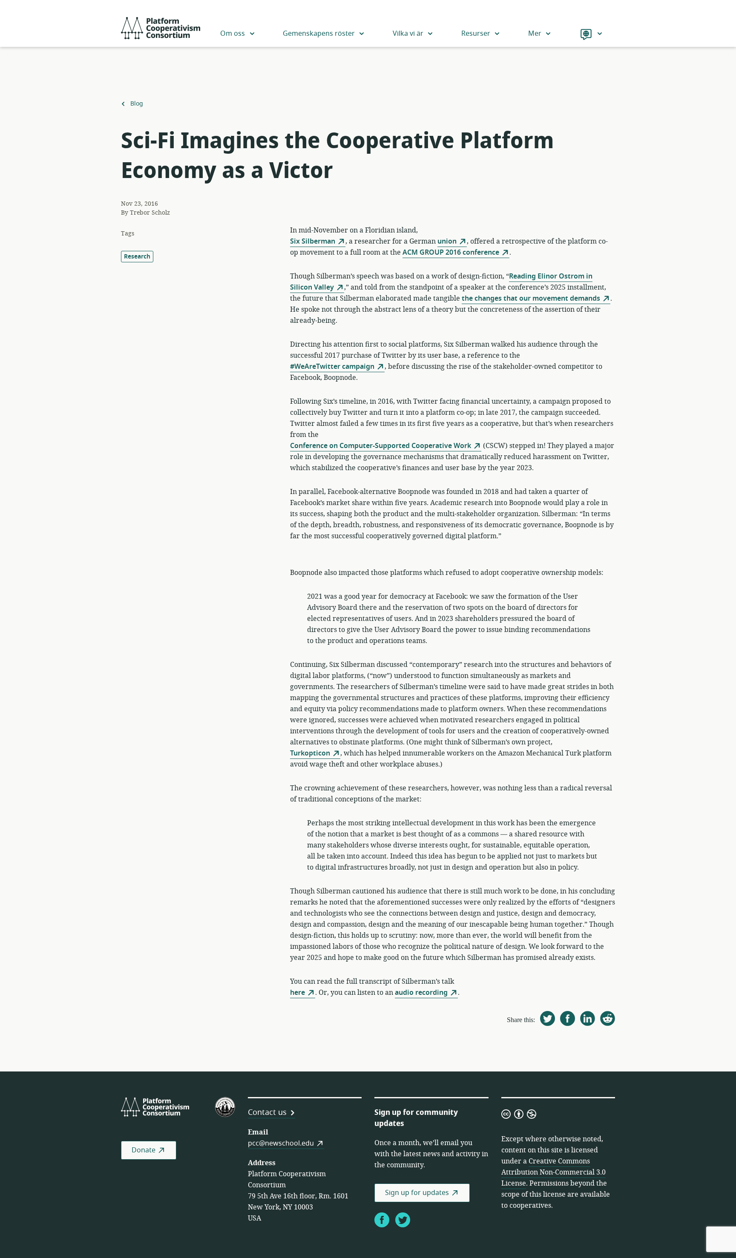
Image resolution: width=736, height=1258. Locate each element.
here (297, 993)
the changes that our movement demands (531, 298)
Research (137, 256)
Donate (143, 1150)
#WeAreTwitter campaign (332, 367)
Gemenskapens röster (319, 34)
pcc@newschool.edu (281, 1143)
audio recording (421, 993)
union (447, 241)
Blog (136, 104)
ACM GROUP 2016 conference (450, 252)
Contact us (267, 1112)
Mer (534, 34)
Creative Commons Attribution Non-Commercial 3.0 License (553, 1172)
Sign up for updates (417, 1193)
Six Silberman (312, 241)
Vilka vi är (408, 34)
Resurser (475, 34)
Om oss (232, 34)
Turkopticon (310, 753)
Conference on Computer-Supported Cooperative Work (380, 446)
